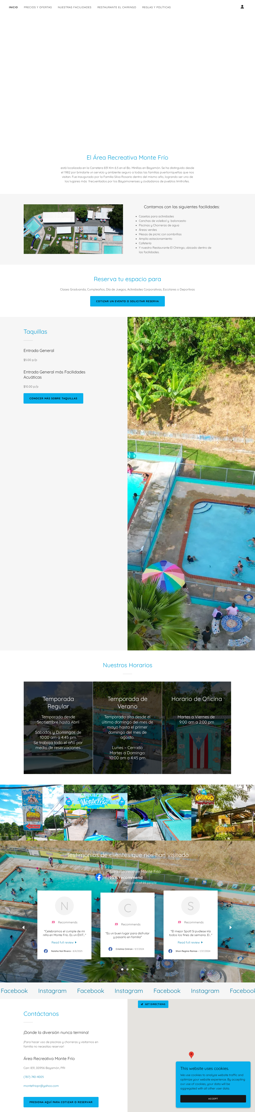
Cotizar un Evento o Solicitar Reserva (127, 301)
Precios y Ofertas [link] (38, 7)
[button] (242, 6)
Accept (213, 1098)
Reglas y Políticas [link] (156, 7)
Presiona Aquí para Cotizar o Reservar (61, 1102)
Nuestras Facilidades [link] (74, 7)
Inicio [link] (13, 7)
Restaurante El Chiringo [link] (116, 7)
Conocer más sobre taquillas (53, 398)
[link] (64, 942)
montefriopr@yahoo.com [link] (41, 1086)
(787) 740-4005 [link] (34, 1077)
